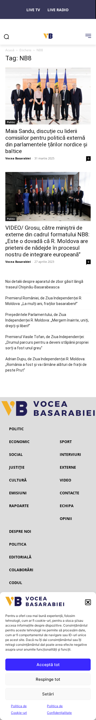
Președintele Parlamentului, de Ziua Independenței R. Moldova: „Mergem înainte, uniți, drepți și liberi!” (47, 320)
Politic (11, 122)
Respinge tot (48, 679)
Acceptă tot (48, 664)
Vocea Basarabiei (18, 158)
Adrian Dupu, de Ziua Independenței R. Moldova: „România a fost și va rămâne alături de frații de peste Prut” (46, 364)
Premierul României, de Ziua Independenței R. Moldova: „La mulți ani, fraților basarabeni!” (43, 301)
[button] (88, 602)
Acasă (9, 50)
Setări (48, 693)
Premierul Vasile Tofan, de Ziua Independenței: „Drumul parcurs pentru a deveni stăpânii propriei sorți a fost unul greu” (47, 342)
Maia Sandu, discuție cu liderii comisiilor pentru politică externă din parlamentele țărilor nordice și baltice (46, 141)
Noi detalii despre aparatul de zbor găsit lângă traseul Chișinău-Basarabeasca (44, 284)
